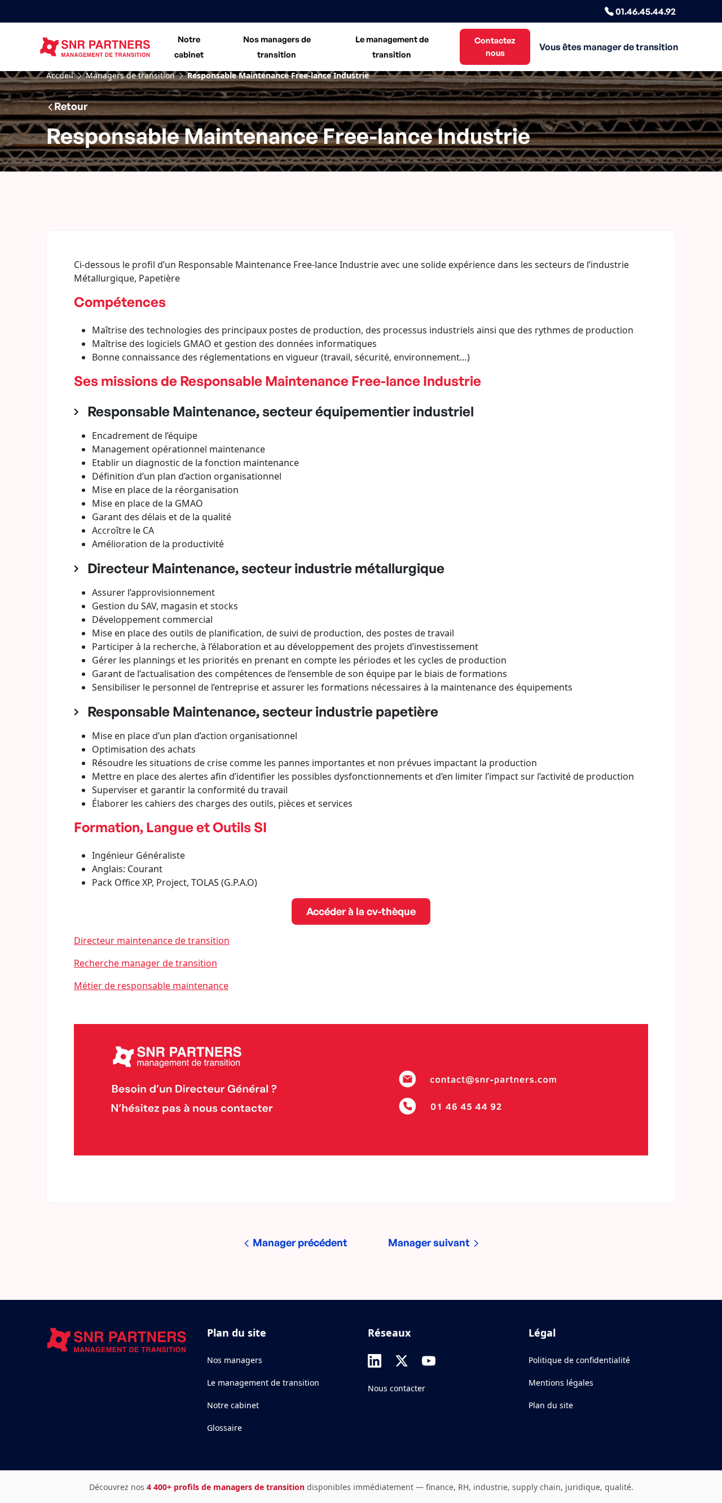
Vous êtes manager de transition (608, 46)
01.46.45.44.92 (645, 11)
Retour (70, 106)
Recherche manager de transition (145, 963)
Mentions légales (561, 1382)
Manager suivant (430, 1242)
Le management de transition (392, 46)
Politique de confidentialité (579, 1360)
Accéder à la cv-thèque (361, 911)
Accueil (59, 75)
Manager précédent (298, 1242)
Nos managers (234, 1360)
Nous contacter (396, 1388)
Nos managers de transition (277, 46)
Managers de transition (130, 75)
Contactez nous (495, 46)
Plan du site (551, 1405)
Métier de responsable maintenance (151, 985)
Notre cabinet (189, 46)
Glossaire (224, 1427)
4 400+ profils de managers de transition (226, 1487)
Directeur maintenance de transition (152, 940)
